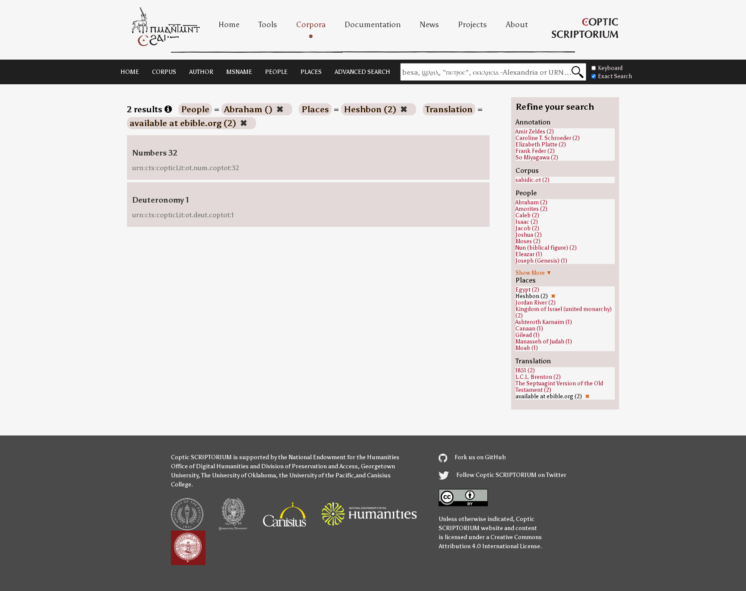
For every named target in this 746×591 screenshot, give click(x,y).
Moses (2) (528, 241)
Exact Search (615, 76)
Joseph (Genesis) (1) (541, 260)
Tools (268, 24)
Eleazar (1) (528, 254)
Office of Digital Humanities (210, 466)
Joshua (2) (528, 235)
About (517, 24)
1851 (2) (525, 370)
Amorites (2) (531, 209)
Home (229, 24)
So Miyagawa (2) (536, 157)
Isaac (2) (526, 222)
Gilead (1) (527, 335)
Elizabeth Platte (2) (540, 144)
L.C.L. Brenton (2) (538, 377)
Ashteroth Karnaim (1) (543, 322)
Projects (472, 24)
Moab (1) (526, 348)
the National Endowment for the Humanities (338, 457)
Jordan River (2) (535, 302)
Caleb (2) (527, 215)
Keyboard (610, 68)
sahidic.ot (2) (532, 180)
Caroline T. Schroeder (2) (547, 138)
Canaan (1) (529, 328)
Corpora (311, 24)
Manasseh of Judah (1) (543, 341)
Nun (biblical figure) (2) (546, 248)
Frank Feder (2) (535, 151)
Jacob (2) (527, 228)
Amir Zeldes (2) (534, 131)
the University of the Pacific (316, 475)
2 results (145, 109)
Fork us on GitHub (479, 457)
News (429, 24)
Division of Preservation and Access (309, 466)
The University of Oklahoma (238, 475)
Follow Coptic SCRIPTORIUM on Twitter (510, 475)
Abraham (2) (531, 202)
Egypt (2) (527, 289)
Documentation (373, 24)
